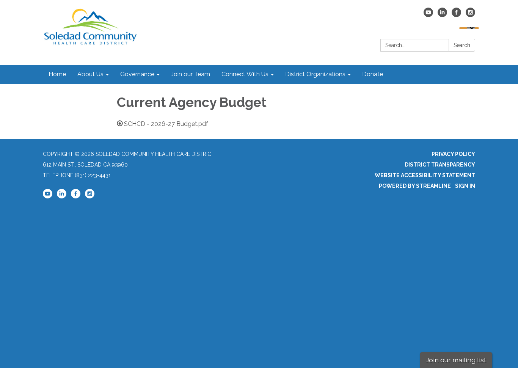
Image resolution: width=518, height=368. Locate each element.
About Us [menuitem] (90, 74)
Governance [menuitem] (137, 74)
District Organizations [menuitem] (315, 74)
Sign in (465, 186)
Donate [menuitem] (372, 74)
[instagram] (470, 15)
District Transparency (440, 165)
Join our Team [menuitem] (190, 74)
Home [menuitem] (57, 74)
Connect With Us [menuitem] (244, 74)
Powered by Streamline (415, 186)
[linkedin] (442, 15)
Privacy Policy (453, 154)
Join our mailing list (456, 360)
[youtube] (428, 15)
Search (462, 45)
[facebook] (456, 15)
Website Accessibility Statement (425, 175)
